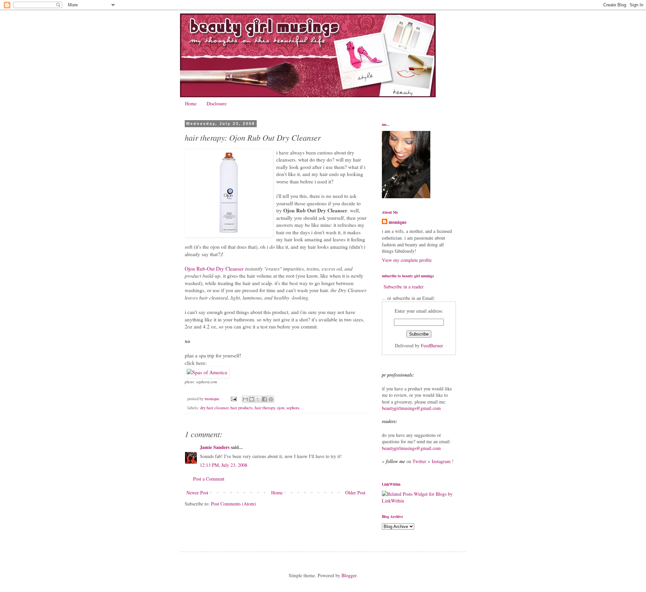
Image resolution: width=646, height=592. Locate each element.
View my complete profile (407, 260)
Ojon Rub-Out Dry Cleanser (214, 268)
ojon (280, 408)
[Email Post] (233, 399)
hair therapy (265, 408)
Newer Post (197, 492)
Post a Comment (208, 479)
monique (397, 222)
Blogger (349, 575)
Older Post (355, 492)
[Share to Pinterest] (270, 399)
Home (190, 103)
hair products (241, 408)
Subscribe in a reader (404, 286)
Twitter (419, 461)
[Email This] (245, 399)
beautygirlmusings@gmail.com (411, 408)
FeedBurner (432, 345)
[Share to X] (258, 399)
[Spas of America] (207, 372)
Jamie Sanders (214, 447)
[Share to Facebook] (264, 399)
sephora (292, 408)
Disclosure (216, 103)
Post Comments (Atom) (233, 503)
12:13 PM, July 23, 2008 (223, 465)
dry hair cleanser (214, 408)
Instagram (441, 461)
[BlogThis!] (251, 399)
